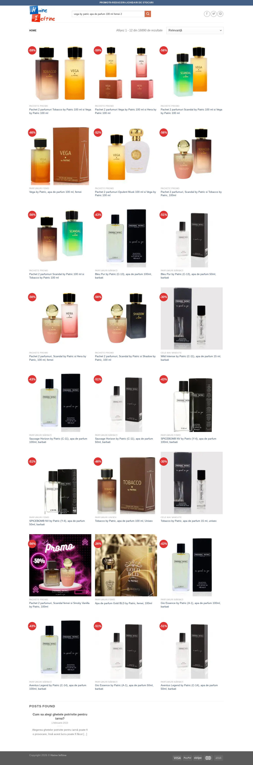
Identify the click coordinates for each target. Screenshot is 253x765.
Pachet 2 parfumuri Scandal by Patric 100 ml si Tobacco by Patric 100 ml (56, 276)
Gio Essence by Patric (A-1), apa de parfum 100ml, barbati (191, 605)
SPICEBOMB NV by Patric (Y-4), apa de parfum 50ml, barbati (57, 522)
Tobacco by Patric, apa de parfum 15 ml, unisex (189, 520)
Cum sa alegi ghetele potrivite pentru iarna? (60, 716)
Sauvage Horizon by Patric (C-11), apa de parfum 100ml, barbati (58, 440)
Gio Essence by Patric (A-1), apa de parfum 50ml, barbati (124, 687)
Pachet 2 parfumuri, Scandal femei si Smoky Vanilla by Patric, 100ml (59, 605)
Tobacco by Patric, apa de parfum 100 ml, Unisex (124, 520)
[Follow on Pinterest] (220, 14)
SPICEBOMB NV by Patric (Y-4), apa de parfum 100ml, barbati (188, 440)
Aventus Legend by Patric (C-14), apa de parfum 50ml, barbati (189, 687)
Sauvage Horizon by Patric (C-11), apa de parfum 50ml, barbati (124, 440)
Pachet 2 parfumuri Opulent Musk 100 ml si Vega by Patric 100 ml (125, 193)
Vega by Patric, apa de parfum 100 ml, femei (55, 191)
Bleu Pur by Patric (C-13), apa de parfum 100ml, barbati (123, 276)
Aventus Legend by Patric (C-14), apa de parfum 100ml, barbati (57, 687)
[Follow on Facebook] (207, 14)
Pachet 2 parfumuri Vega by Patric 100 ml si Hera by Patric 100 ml (125, 111)
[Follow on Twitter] (214, 14)
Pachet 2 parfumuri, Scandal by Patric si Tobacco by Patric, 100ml (191, 193)
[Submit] (148, 14)
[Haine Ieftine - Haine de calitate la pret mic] (47, 14)
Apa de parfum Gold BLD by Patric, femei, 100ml (123, 603)
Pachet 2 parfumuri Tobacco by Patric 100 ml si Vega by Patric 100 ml (60, 111)
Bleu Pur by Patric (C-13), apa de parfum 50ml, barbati (188, 276)
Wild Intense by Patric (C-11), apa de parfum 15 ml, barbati (191, 358)
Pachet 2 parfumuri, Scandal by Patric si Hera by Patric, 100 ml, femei (57, 358)
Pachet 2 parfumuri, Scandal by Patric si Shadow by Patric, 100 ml (125, 358)
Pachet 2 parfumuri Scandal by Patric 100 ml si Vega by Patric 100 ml (191, 111)
